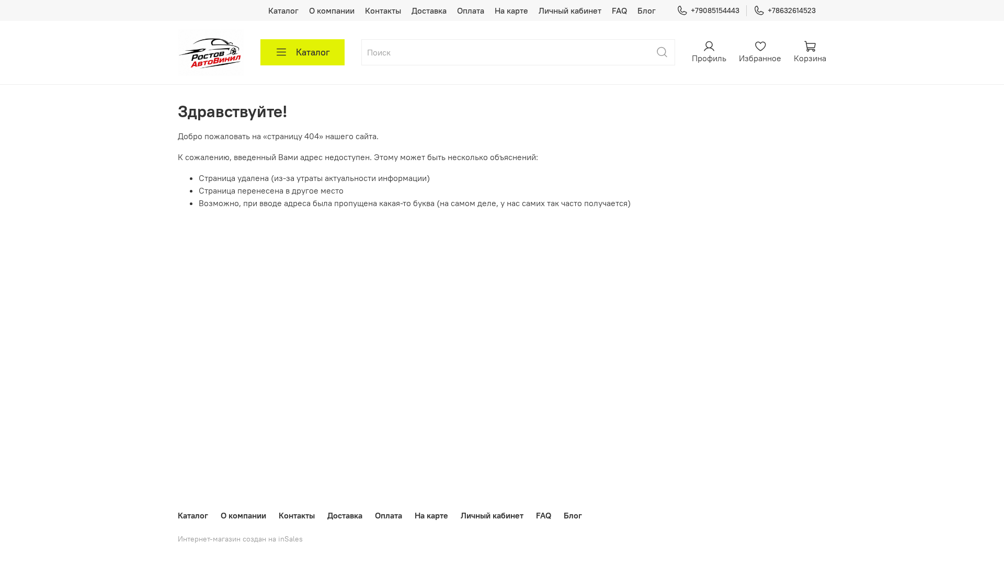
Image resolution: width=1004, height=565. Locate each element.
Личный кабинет (570, 10)
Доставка (429, 10)
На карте (511, 10)
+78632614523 (792, 10)
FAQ (619, 10)
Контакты (383, 10)
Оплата (470, 10)
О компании (332, 10)
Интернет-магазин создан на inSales (240, 539)
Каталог (283, 10)
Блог (646, 10)
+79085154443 (715, 10)
